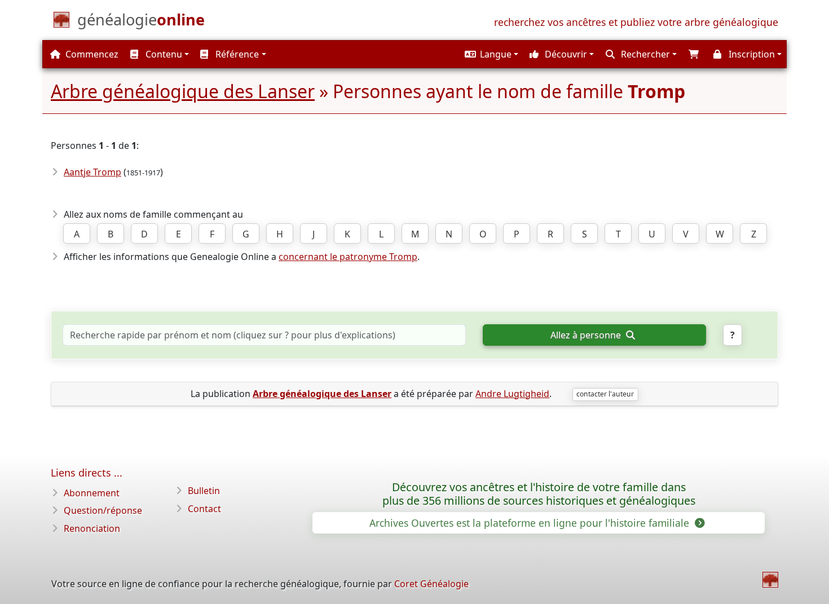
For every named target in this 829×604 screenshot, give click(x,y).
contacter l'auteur (605, 394)
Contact (204, 508)
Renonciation (92, 528)
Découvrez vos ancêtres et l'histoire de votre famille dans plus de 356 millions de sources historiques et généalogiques (538, 494)
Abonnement (92, 493)
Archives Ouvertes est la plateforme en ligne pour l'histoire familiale (530, 523)
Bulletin (204, 490)
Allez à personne (586, 335)
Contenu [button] (162, 54)
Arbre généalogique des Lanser (183, 91)
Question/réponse (103, 510)
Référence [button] (236, 54)
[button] (490, 54)
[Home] (770, 580)
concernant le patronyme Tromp (348, 256)
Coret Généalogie (431, 583)
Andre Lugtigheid (512, 393)
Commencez (90, 54)
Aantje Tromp (92, 172)
